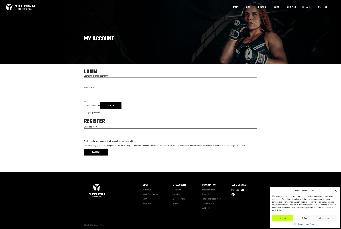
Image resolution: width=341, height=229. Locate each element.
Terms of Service (208, 190)
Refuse (305, 218)
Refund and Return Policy (211, 199)
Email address (90, 127)
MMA (145, 199)
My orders (176, 194)
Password (89, 87)
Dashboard (176, 190)
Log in (111, 105)
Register (96, 152)
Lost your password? (92, 112)
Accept (283, 218)
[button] (335, 190)
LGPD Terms (298, 224)
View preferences (326, 218)
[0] (318, 7)
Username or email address (96, 76)
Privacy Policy (309, 224)
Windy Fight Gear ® (150, 194)
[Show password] (85, 101)
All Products (147, 190)
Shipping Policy (208, 203)
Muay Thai (147, 203)
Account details (178, 199)
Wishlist (175, 203)
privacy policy (239, 145)
